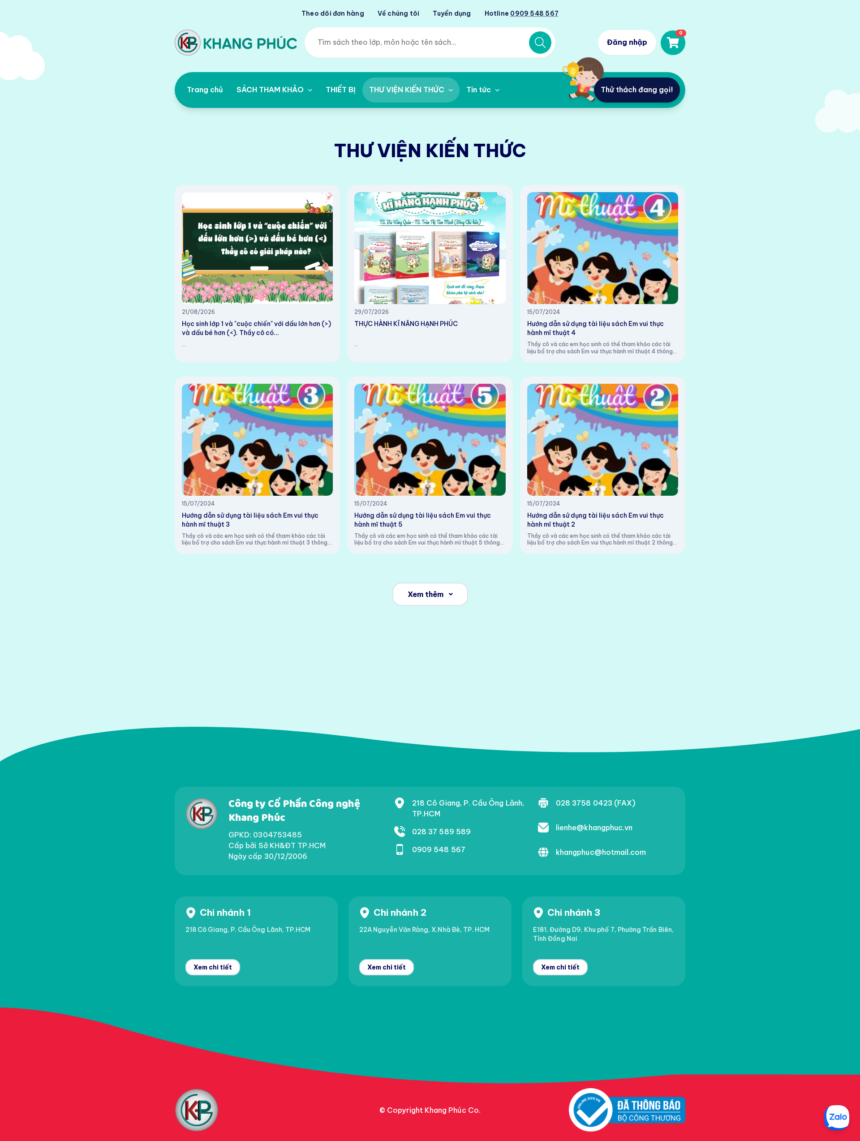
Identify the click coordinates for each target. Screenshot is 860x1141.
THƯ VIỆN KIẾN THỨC (407, 89)
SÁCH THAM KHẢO (270, 89)
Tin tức (479, 89)
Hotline (522, 13)
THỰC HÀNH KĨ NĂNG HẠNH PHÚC (406, 324)
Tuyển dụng (452, 13)
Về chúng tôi (399, 13)
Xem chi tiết (213, 967)
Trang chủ (205, 89)
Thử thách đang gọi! (637, 89)
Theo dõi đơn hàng (332, 13)
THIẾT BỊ (341, 89)
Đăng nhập (627, 42)
